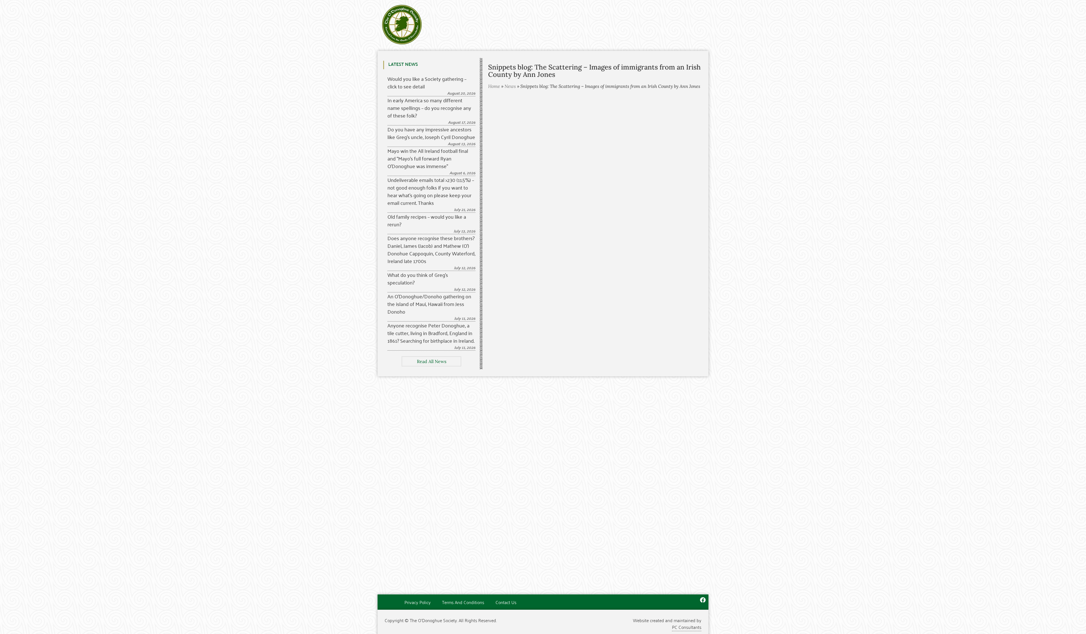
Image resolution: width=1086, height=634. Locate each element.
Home (494, 86)
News (510, 86)
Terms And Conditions (463, 602)
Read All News (431, 361)
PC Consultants (686, 627)
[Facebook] (702, 600)
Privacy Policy (417, 602)
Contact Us (505, 602)
